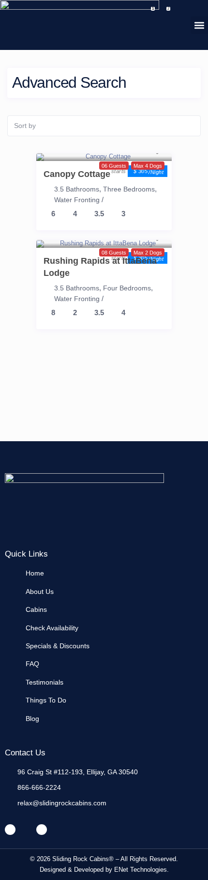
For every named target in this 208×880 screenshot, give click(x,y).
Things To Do (46, 700)
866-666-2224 (39, 787)
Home (35, 573)
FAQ (32, 664)
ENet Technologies (140, 869)
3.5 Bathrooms (76, 189)
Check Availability (52, 628)
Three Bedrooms (129, 189)
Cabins (36, 609)
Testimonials (44, 682)
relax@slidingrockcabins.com (61, 803)
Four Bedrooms (127, 288)
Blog (32, 718)
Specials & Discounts (57, 646)
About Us (40, 591)
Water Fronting (77, 200)
